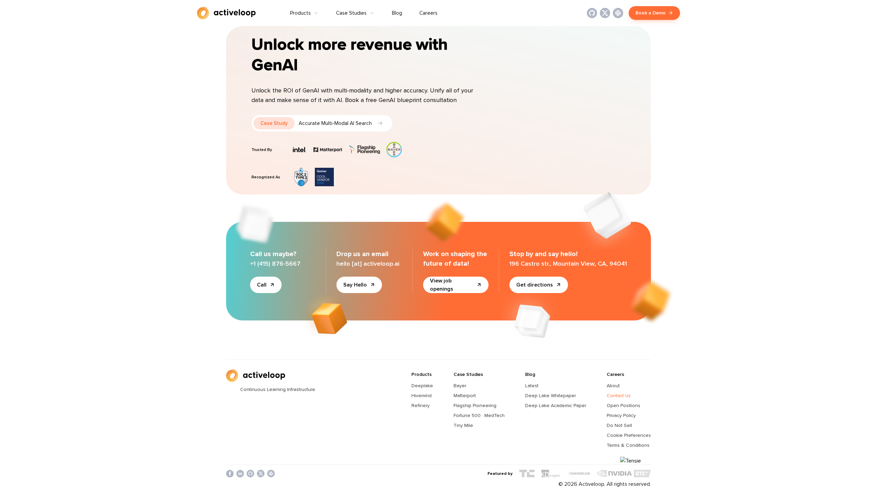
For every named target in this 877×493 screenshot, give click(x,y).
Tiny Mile (463, 425)
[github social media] (250, 473)
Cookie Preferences (629, 435)
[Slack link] (618, 13)
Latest (532, 386)
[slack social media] (271, 473)
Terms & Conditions (628, 445)
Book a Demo (650, 13)
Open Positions (623, 405)
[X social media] (260, 473)
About (613, 386)
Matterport (465, 396)
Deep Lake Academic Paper (555, 405)
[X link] (605, 13)
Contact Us (619, 396)
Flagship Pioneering (475, 405)
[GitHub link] (592, 13)
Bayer (460, 386)
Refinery (420, 405)
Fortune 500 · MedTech (479, 415)
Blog (397, 13)
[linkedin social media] (240, 473)
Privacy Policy (621, 415)
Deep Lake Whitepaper (550, 396)
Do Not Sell (619, 425)
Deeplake (422, 386)
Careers (428, 13)
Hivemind (421, 396)
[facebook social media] (230, 473)
